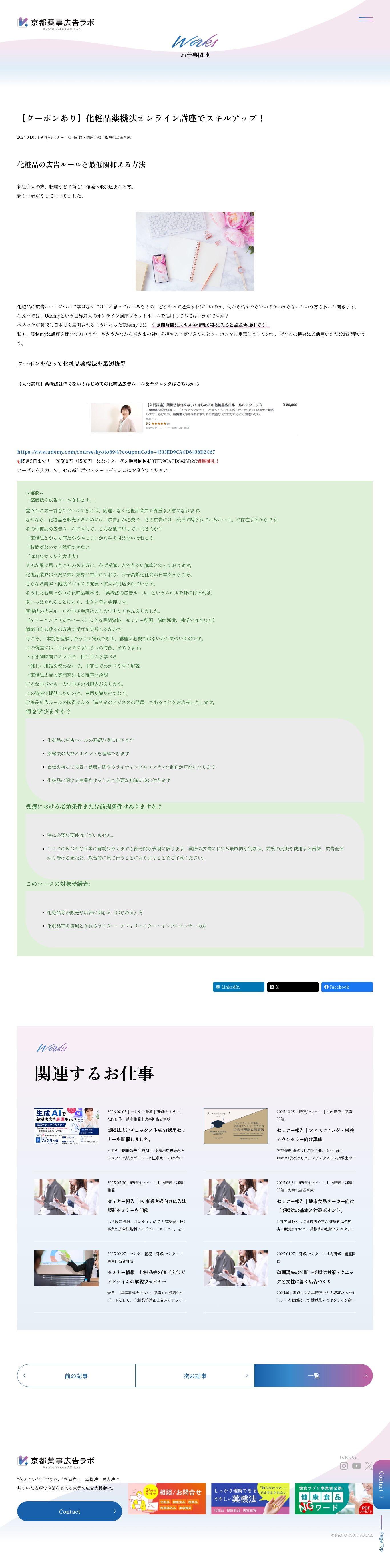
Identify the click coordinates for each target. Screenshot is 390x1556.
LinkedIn (231, 987)
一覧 (313, 1375)
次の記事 (195, 1376)
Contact (69, 1511)
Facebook (339, 987)
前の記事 (76, 1376)
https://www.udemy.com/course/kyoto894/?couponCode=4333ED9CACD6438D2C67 (116, 452)
